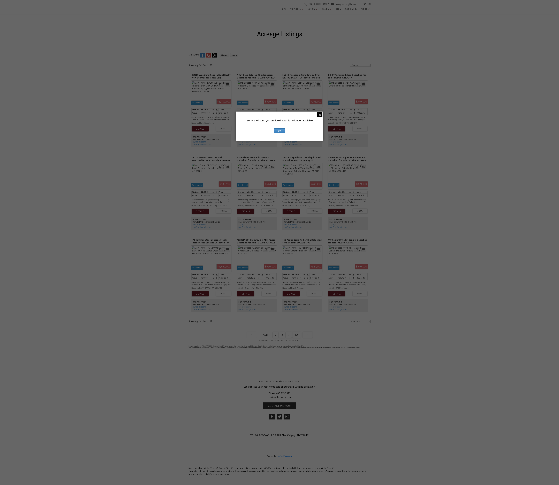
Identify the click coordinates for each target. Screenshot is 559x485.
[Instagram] (369, 4)
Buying (311, 8)
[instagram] (287, 416)
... (288, 334)
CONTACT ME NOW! (279, 406)
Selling (325, 8)
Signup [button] (224, 55)
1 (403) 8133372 (199, 142)
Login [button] (234, 55)
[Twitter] (364, 4)
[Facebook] (360, 4)
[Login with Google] (208, 57)
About (364, 8)
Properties (295, 8)
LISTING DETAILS (200, 128)
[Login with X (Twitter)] (214, 57)
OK (279, 131)
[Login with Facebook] (202, 57)
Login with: (194, 55)
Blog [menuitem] (338, 8)
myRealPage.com (285, 456)
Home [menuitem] (283, 8)
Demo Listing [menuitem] (350, 8)
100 (297, 334)
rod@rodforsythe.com (202, 144)
